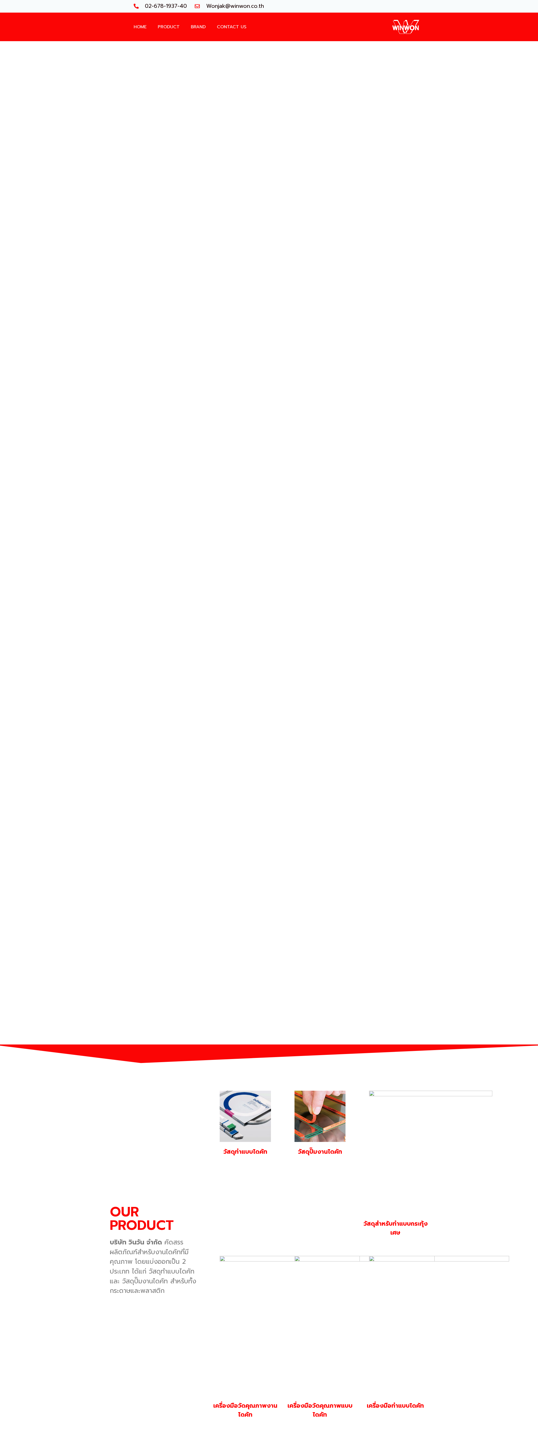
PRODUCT (169, 27)
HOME (140, 27)
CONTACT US (231, 27)
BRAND (198, 27)
